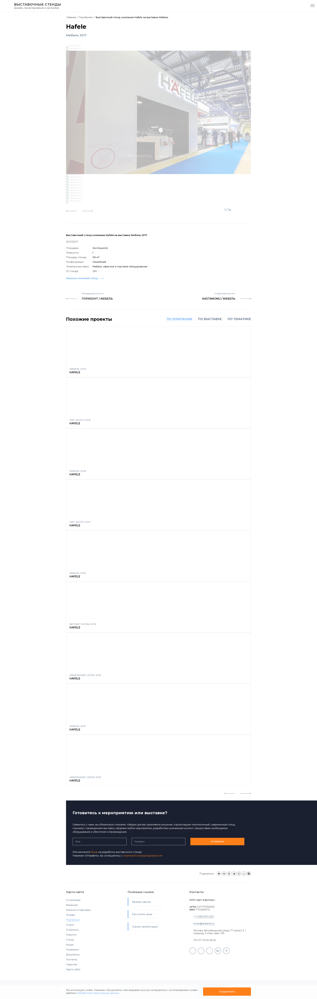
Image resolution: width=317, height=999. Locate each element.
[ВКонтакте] (224, 874)
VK (209, 950)
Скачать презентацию (145, 926)
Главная (71, 17)
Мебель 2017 (76, 35)
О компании (73, 900)
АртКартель (9, 11)
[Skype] (249, 874)
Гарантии (71, 964)
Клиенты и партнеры (78, 909)
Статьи (70, 939)
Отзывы (70, 914)
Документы (73, 954)
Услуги (70, 924)
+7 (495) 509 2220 (204, 916)
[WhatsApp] (239, 874)
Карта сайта (73, 969)
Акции (69, 944)
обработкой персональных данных (98, 993)
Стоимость (72, 929)
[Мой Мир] (244, 874)
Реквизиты (72, 949)
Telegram (201, 950)
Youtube (192, 950)
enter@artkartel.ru (204, 923)
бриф (94, 852)
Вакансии (72, 905)
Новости (71, 934)
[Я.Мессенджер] (219, 874)
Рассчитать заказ (142, 914)
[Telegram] (234, 874)
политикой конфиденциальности (142, 855)
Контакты (71, 959)
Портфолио (86, 17)
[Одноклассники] (229, 874)
